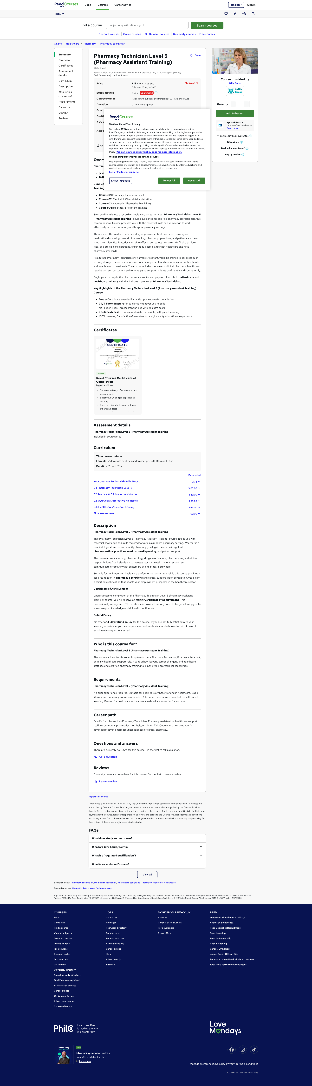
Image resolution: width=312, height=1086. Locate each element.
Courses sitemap (63, 1006)
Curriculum (65, 81)
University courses (184, 34)
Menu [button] (57, 13)
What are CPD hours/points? (110, 847)
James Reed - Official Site (224, 954)
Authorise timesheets (221, 922)
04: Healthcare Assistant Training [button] (145, 507)
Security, (220, 1064)
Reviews (63, 118)
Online (58, 43)
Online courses (132, 34)
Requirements (67, 101)
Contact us (59, 922)
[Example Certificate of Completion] (117, 353)
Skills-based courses (65, 985)
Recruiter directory (116, 927)
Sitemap (110, 964)
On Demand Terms (64, 995)
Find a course (90, 25)
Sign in (251, 5)
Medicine (158, 882)
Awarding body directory (67, 974)
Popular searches (115, 938)
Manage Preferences (202, 1064)
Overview (64, 60)
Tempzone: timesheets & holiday (227, 917)
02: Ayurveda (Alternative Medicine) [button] (145, 501)
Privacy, (231, 1064)
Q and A (63, 112)
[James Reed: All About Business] (63, 1054)
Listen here (85, 1061)
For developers (166, 927)
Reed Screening (218, 943)
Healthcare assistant (128, 882)
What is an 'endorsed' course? (110, 864)
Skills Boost (234, 83)
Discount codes (62, 954)
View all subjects (63, 933)
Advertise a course (64, 1001)
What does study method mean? (112, 838)
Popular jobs (112, 933)
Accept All (194, 180)
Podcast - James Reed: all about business (232, 959)
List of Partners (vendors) (124, 172)
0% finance (60, 964)
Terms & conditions (247, 1064)
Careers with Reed (220, 948)
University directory (65, 969)
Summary (64, 54)
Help (56, 917)
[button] (156, 92)
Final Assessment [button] (145, 513)
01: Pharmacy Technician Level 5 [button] (145, 488)
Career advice (122, 5)
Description (65, 86)
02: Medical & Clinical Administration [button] (145, 494)
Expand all (194, 475)
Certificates (65, 65)
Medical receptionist (105, 882)
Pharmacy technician (112, 43)
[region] (157, 149)
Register (236, 5)
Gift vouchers (61, 959)
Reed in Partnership (220, 938)
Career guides (61, 990)
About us (163, 917)
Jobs (88, 5)
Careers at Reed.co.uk (170, 922)
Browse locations (115, 943)
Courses (103, 5)
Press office (164, 933)
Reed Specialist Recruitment (225, 927)
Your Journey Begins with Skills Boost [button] (145, 481)
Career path (65, 107)
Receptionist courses (83, 888)
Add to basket (235, 113)
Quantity (222, 104)
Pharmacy (90, 43)
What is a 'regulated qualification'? (114, 855)
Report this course (98, 796)
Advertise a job (114, 959)
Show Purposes (120, 180)
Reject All (169, 180)
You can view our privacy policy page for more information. (149, 151)
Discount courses (108, 34)
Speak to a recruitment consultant (228, 964)
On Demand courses (157, 34)
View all (147, 874)
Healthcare (72, 43)
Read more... (233, 128)
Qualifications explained (67, 980)
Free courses (207, 34)
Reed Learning (218, 933)
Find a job (111, 922)
